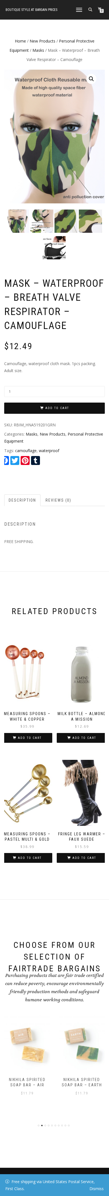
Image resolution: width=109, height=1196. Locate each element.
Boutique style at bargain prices (31, 10)
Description (22, 500)
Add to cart (57, 408)
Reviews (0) (58, 500)
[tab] (22, 500)
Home (20, 41)
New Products (42, 41)
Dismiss (96, 1188)
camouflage (26, 450)
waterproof (49, 450)
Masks (38, 50)
